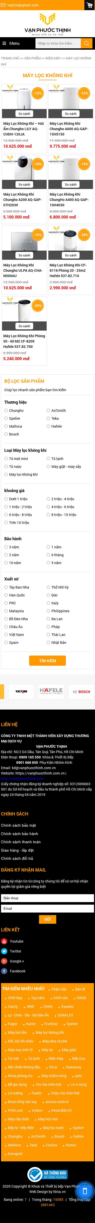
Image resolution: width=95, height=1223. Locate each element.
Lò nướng (15, 1093)
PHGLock (15, 1110)
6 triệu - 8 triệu (20, 514)
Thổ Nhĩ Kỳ (60, 587)
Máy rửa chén (18, 1119)
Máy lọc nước (53, 1127)
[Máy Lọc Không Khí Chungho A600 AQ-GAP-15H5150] (70, 101)
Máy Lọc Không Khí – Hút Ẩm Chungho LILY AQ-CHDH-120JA (23, 129)
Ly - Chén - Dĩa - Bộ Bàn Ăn (28, 1015)
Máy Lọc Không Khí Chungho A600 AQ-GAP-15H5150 (69, 129)
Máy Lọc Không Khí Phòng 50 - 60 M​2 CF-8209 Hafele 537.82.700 (24, 341)
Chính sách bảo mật (18, 825)
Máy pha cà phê (54, 1041)
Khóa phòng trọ (20, 1075)
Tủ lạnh (57, 458)
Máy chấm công (53, 1075)
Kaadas (67, 1006)
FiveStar (51, 1023)
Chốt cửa (60, 997)
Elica (53, 1067)
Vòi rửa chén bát (49, 1084)
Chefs (47, 1006)
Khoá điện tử (61, 1110)
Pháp (55, 626)
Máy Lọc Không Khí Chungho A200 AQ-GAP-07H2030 (22, 199)
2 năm (14, 554)
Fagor (12, 1023)
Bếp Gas (78, 1058)
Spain (13, 642)
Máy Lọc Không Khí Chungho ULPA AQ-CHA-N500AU (23, 270)
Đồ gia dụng (17, 1084)
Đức (54, 595)
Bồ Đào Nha (18, 618)
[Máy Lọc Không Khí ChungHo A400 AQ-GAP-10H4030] (70, 172)
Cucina (51, 1145)
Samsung (73, 1067)
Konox (71, 1145)
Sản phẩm (32, 58)
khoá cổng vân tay (22, 1101)
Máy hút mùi (48, 1119)
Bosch (14, 434)
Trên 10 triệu (19, 522)
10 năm (15, 562)
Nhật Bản (58, 642)
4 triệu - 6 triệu (62, 506)
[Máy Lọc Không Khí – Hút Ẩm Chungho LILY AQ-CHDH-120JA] (24, 101)
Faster (37, 1093)
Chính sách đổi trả (17, 858)
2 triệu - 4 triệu (62, 498)
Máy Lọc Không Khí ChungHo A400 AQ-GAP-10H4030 (69, 199)
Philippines (60, 610)
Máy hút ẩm (17, 1032)
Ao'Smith (58, 410)
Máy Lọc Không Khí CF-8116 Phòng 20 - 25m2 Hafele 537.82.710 (68, 270)
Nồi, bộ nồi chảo (20, 1041)
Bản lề (80, 989)
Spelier (14, 418)
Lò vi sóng (78, 1084)
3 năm (14, 547)
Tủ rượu (15, 466)
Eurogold (15, 1153)
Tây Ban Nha (19, 587)
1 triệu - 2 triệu (20, 506)
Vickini (37, 1110)
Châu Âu (16, 626)
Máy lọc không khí (23, 474)
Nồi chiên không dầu (24, 1067)
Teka (55, 418)
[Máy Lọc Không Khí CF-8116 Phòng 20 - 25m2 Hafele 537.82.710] (70, 243)
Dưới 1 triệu (18, 498)
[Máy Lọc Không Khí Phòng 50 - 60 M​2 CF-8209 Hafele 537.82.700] (24, 314)
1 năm (56, 547)
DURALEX (65, 1015)
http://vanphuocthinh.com (22, 778)
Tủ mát (13, 1058)
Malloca (15, 426)
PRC (12, 603)
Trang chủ (10, 58)
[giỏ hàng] (89, 5)
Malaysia (16, 610)
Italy (55, 603)
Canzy (13, 1006)
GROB (81, 997)
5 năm (56, 562)
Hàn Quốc (17, 595)
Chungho (16, 410)
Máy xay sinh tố (20, 1049)
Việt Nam (16, 634)
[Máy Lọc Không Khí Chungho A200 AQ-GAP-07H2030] (24, 172)
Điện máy (53, 58)
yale (78, 1075)
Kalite (30, 1023)
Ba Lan (57, 618)
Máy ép (47, 1049)
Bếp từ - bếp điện (21, 1127)
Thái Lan (58, 634)
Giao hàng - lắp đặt (17, 850)
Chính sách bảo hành (19, 833)
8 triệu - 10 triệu (63, 514)
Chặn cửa (58, 989)
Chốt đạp (15, 997)
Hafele (56, 426)
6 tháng (57, 554)
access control (57, 1101)
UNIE (30, 1006)
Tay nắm (38, 997)
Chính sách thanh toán (21, 841)
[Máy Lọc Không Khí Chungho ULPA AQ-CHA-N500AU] (24, 243)
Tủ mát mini (18, 458)
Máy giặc (69, 1049)
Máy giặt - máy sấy (66, 466)
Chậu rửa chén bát (65, 1093)
